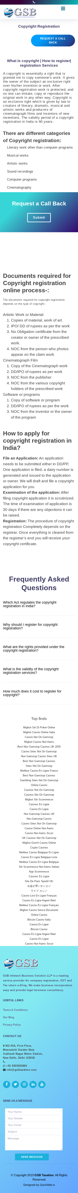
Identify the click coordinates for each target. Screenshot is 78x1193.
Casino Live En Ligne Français (39, 895)
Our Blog (8, 1017)
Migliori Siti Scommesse (39, 799)
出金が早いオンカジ (39, 885)
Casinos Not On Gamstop (39, 789)
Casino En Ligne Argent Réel (39, 900)
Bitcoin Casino (39, 929)
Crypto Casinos (39, 847)
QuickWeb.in (47, 1184)
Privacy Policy (12, 1024)
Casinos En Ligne (39, 804)
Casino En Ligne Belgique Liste (39, 857)
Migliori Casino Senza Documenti (39, 910)
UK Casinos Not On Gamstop (39, 837)
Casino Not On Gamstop (39, 737)
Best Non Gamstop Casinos (39, 761)
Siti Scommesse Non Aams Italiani (39, 866)
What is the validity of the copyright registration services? (31, 671)
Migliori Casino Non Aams (39, 741)
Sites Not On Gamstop (39, 765)
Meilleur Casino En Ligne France (39, 770)
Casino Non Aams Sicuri (39, 833)
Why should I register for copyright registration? (30, 626)
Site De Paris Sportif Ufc (39, 881)
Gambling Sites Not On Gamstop (39, 780)
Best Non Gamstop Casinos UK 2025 (39, 746)
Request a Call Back (53, 40)
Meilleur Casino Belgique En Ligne (39, 852)
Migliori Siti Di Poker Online (39, 727)
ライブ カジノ (39, 890)
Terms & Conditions (15, 1009)
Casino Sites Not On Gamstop (39, 751)
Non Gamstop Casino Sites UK (39, 756)
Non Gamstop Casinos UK (39, 813)
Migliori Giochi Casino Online (39, 842)
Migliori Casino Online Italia (39, 732)
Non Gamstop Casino (39, 818)
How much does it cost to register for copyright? (32, 693)
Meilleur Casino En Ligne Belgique (39, 861)
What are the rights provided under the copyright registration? (33, 648)
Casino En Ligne (39, 809)
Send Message (32, 1157)
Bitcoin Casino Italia (39, 919)
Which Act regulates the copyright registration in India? (29, 604)
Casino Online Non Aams (39, 828)
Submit (39, 217)
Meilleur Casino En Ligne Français (39, 905)
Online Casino (39, 785)
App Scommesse (39, 871)
